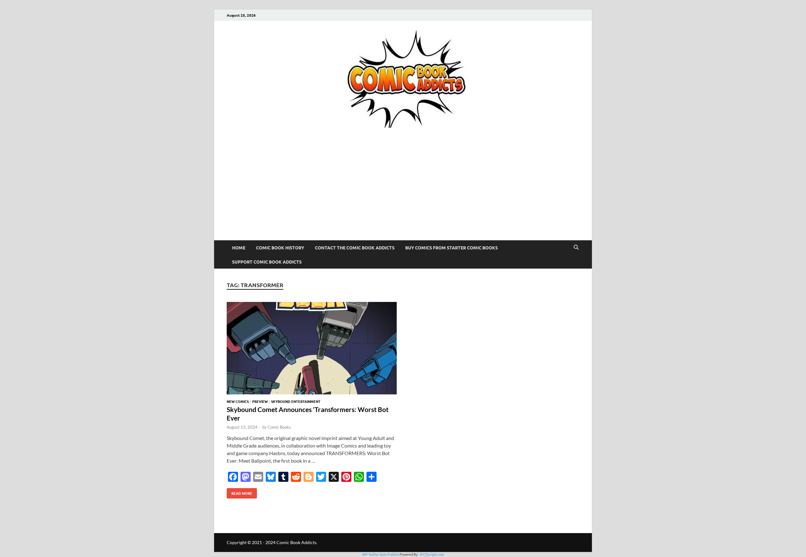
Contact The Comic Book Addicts (354, 247)
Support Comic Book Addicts (267, 262)
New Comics (238, 401)
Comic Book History (280, 247)
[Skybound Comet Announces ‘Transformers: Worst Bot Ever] (312, 349)
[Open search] (576, 247)
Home (238, 247)
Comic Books (279, 427)
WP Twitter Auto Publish (380, 554)
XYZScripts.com (432, 554)
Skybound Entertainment (296, 401)
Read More (239, 492)
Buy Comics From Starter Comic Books (451, 247)
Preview (260, 401)
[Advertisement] (403, 193)
